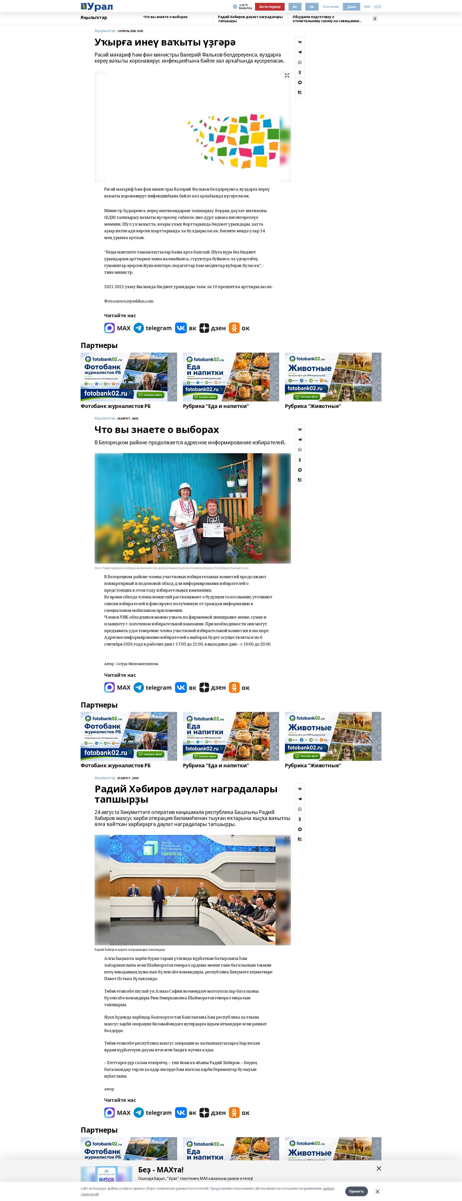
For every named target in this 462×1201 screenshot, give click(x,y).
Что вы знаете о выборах (165, 17)
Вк (295, 6)
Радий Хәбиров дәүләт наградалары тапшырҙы (250, 19)
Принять (356, 1191)
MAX (367, 6)
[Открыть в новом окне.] (117, 328)
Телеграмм (330, 6)
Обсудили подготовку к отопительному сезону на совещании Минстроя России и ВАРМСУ (326, 19)
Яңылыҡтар (94, 17)
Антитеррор (270, 6)
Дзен (351, 6)
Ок (312, 6)
